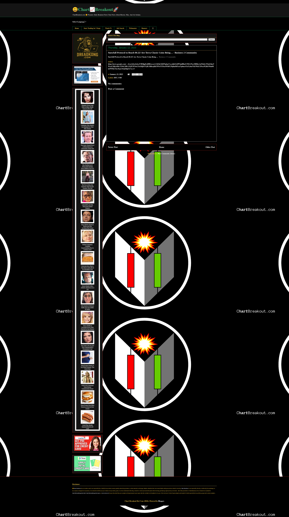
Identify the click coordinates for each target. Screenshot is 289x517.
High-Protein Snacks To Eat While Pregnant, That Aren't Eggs (87, 367)
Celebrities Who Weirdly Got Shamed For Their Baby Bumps (87, 126)
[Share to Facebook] (139, 74)
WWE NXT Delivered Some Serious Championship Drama (87, 387)
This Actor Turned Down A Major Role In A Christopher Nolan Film (87, 146)
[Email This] (133, 74)
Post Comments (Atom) (166, 153)
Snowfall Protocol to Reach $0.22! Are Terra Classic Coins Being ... (133, 57)
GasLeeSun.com (105, 493)
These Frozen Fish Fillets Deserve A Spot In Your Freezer (87, 406)
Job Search (120, 28)
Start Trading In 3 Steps (92, 28)
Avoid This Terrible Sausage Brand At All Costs (87, 426)
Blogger (161, 501)
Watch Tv (108, 28)
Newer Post (113, 147)
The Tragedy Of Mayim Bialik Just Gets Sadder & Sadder (87, 307)
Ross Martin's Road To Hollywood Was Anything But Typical (87, 226)
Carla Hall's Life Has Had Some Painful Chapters (87, 206)
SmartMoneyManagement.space (93, 493)
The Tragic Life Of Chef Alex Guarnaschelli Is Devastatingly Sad (87, 347)
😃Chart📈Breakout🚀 (95, 9)
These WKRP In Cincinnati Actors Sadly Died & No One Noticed (87, 327)
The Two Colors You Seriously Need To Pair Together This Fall (87, 186)
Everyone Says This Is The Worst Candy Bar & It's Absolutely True (87, 267)
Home (77, 28)
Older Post (210, 147)
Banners (144, 28)
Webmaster (133, 28)
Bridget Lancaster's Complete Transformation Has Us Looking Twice (87, 247)
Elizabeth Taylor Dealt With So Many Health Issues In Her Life (87, 106)
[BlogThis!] (135, 74)
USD (120, 77)
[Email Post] (128, 74)
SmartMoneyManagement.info (79, 493)
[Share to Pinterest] (141, 74)
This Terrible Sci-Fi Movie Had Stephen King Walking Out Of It (87, 166)
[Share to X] (137, 74)
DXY (115, 77)
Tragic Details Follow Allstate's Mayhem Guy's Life (87, 287)
